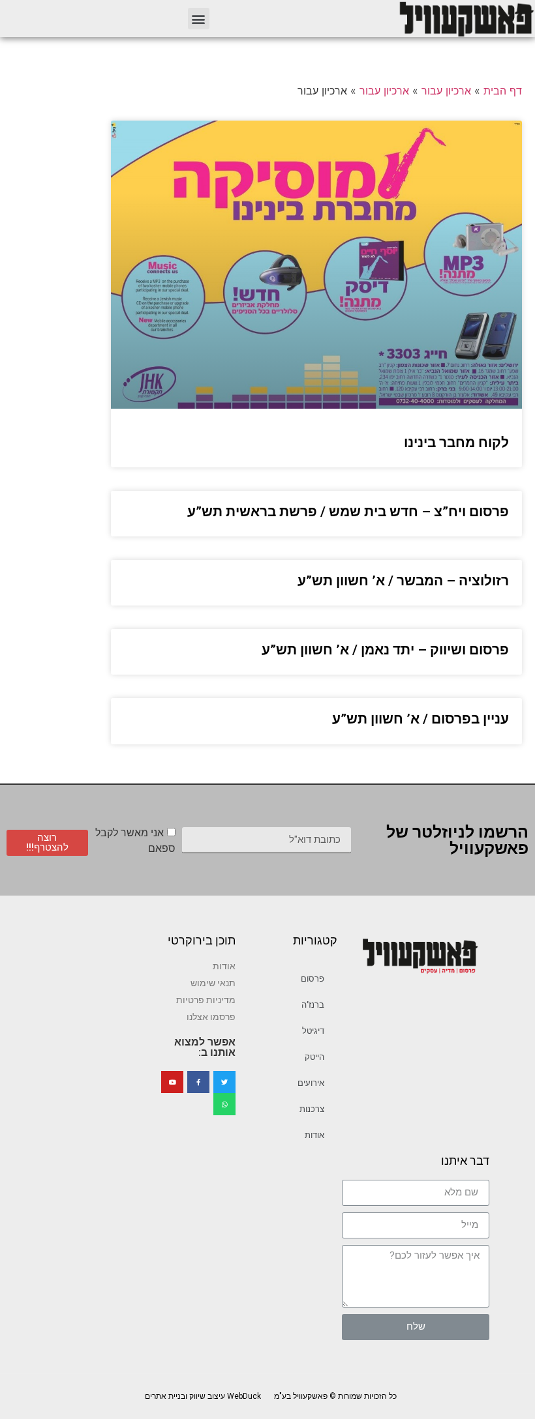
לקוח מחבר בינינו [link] (456, 442)
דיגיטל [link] (313, 1031)
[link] (466, 18)
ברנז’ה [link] (312, 1005)
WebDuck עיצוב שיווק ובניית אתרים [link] (203, 1396)
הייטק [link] (314, 1057)
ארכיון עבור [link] (446, 90)
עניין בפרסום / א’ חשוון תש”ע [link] (420, 719)
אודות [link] (314, 1135)
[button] (198, 18)
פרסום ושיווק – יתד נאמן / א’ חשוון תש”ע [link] (385, 650)
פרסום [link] (312, 979)
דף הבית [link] (502, 90)
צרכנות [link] (311, 1109)
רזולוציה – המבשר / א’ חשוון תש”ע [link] (403, 581)
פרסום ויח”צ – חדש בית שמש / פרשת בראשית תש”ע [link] (348, 511)
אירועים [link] (311, 1083)
